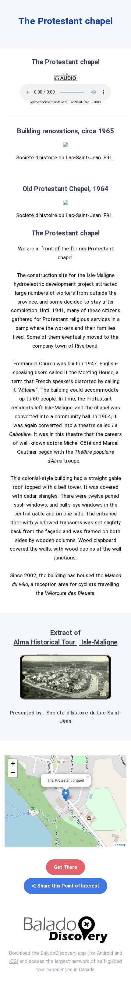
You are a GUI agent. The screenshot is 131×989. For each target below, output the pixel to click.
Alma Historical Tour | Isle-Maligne (65, 642)
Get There (65, 867)
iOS (13, 961)
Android (105, 953)
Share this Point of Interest (68, 886)
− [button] (13, 773)
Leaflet (120, 844)
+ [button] (13, 763)
